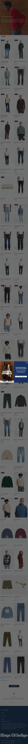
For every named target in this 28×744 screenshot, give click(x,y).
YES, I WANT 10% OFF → (21, 376)
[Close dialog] (27, 362)
